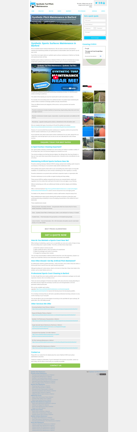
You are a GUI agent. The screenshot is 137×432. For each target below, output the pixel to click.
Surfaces (94, 11)
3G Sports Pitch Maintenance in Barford (42, 417)
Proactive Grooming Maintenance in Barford (43, 375)
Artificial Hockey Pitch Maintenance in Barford (43, 427)
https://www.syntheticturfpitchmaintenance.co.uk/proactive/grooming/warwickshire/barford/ (54, 309)
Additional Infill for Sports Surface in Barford (43, 394)
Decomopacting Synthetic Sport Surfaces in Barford (45, 379)
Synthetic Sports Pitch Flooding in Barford (42, 414)
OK (100, 56)
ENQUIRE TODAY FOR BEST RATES (56, 142)
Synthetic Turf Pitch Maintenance (98, 371)
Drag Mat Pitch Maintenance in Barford (42, 376)
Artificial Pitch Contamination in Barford (42, 412)
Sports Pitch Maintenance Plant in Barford (42, 406)
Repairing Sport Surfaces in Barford (41, 386)
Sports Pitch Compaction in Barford (41, 411)
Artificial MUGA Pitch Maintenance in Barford (43, 430)
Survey (59, 11)
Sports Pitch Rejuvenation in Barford (41, 387)
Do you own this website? (90, 56)
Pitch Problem (81, 11)
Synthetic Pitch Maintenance (38, 371)
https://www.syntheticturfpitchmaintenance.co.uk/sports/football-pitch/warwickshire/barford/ (55, 348)
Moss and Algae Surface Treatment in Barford (43, 382)
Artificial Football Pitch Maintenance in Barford (43, 424)
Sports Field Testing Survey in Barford (41, 400)
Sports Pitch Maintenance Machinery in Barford (44, 403)
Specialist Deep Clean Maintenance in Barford (43, 381)
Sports (103, 11)
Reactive (51, 11)
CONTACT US (55, 365)
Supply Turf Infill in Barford (38, 408)
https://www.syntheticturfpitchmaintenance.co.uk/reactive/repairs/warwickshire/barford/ (53, 315)
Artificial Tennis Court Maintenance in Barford (43, 428)
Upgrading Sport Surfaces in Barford (41, 392)
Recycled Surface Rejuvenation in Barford (42, 389)
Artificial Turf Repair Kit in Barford (40, 405)
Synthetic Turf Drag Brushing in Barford (42, 378)
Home (33, 11)
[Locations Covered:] (30, 1)
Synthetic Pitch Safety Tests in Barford (41, 398)
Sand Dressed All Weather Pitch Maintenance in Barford (46, 420)
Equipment (68, 11)
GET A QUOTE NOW (55, 235)
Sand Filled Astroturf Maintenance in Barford (43, 419)
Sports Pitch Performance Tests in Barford (42, 397)
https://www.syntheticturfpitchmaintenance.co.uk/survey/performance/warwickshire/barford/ (55, 320)
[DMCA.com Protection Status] (101, 374)
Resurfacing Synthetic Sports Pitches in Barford (44, 390)
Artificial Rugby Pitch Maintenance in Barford (43, 425)
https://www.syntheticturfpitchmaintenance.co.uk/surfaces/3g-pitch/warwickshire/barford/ (53, 127)
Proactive (41, 11)
